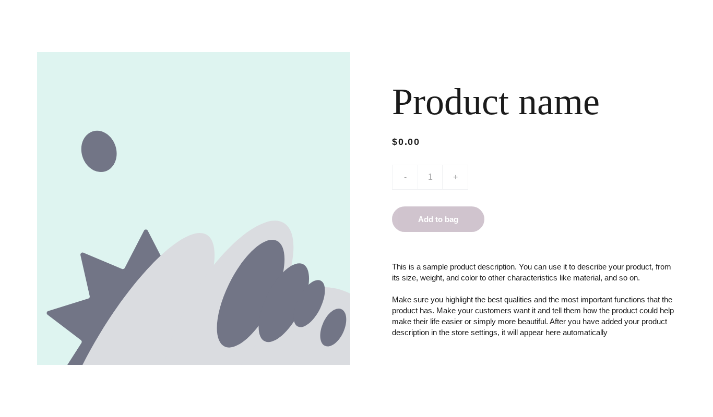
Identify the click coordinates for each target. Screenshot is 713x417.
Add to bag (438, 219)
